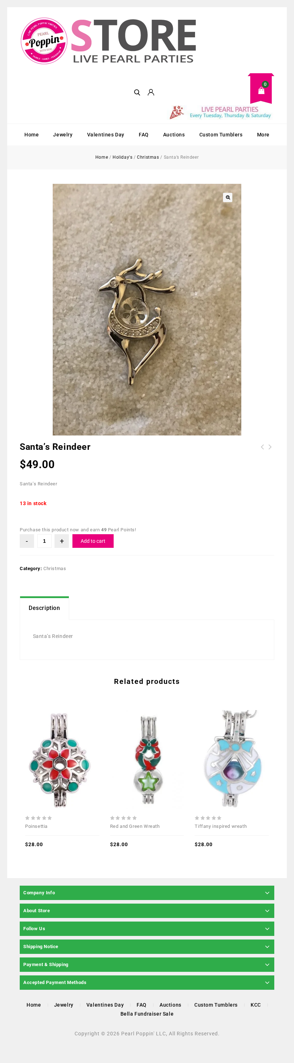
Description (44, 608)
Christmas (148, 157)
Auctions (174, 134)
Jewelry (62, 134)
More (263, 134)
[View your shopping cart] (220, 96)
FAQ (144, 134)
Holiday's (122, 157)
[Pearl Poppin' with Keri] (109, 41)
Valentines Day (105, 134)
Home (31, 134)
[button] (227, 197)
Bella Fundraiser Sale (147, 1014)
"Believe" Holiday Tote (262, 451)
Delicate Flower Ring (270, 451)
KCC (256, 1005)
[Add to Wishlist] (62, 743)
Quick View (46, 743)
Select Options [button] (78, 743)
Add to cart (93, 541)
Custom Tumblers (221, 134)
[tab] (44, 608)
